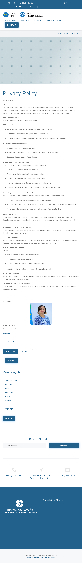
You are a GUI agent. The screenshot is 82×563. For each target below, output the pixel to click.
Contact (12, 25)
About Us (8, 532)
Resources (48, 21)
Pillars (36, 21)
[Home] (24, 15)
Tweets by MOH (9, 342)
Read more (7, 333)
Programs (25, 21)
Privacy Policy (50, 557)
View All (11, 361)
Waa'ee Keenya (10, 21)
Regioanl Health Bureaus (14, 536)
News (59, 21)
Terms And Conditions (34, 557)
